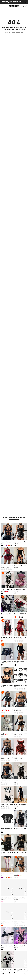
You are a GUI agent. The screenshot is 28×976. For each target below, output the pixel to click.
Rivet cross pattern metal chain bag (10, 922)
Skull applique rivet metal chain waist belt (12, 945)
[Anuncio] (12, 2)
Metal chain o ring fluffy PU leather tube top (12, 565)
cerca (25, 2)
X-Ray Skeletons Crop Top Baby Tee (10, 828)
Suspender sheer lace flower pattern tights (12, 874)
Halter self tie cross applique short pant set (12, 969)
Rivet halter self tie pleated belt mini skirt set (12, 804)
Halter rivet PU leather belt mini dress (11, 709)
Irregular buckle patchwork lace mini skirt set (13, 733)
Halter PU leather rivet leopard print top (11, 781)
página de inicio (17, 32)
